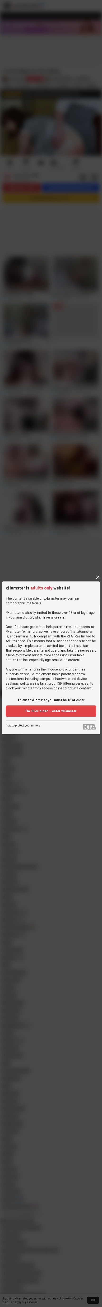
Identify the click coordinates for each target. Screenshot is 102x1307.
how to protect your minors (23, 725)
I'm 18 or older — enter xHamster (51, 711)
